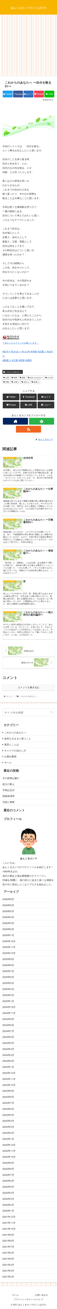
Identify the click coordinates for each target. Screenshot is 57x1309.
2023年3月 (8, 1126)
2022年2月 (8, 1204)
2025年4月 (8, 989)
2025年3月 (8, 995)
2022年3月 (8, 1198)
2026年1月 (8, 935)
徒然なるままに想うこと (17, 738)
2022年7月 (8, 1175)
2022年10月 (9, 1156)
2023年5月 (8, 1115)
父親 (7, 377)
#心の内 (25, 351)
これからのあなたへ (13, 372)
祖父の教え (8, 784)
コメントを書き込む (29, 687)
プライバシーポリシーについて (28, 1299)
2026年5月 (8, 911)
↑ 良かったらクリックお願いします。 (20, 342)
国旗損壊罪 (8, 796)
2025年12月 (9, 941)
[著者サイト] (15, 421)
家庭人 (36, 381)
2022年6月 (8, 1180)
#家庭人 (6, 360)
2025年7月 (8, 971)
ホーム (8, 762)
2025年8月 (8, 965)
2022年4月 (8, 1192)
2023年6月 (8, 1109)
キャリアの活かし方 (15, 750)
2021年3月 (8, 1270)
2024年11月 (9, 1013)
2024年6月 (8, 1037)
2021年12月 (9, 1216)
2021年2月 (8, 1276)
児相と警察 (8, 802)
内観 (7, 381)
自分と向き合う (36, 377)
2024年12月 (9, 1007)
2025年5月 (8, 983)
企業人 (16, 381)
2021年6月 (8, 1252)
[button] (51, 712)
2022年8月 (8, 1168)
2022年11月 (9, 1150)
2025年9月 (8, 959)
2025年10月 (9, 953)
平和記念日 (8, 790)
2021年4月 (8, 1264)
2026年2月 (8, 929)
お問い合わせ (41, 1294)
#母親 (22, 360)
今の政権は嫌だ (10, 778)
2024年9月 (8, 1019)
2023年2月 (8, 1132)
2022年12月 (9, 1145)
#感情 (28, 360)
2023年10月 (9, 1085)
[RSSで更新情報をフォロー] (28, 429)
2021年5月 (8, 1258)
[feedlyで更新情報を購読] (41, 421)
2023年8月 (8, 1097)
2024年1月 (8, 1067)
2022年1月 (8, 1210)
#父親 (15, 360)
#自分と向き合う (11, 351)
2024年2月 (8, 1061)
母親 (15, 377)
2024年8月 (8, 1025)
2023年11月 (9, 1079)
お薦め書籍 (10, 756)
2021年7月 (8, 1246)
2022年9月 (8, 1162)
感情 (23, 377)
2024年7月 (8, 1031)
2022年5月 (8, 1186)
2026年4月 (8, 917)
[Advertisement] (28, 46)
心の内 (50, 377)
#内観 (34, 351)
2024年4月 (8, 1049)
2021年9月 (8, 1234)
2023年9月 (8, 1090)
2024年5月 (8, 1043)
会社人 (26, 381)
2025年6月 (8, 977)
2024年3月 (8, 1055)
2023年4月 (8, 1120)
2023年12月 (9, 1073)
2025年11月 (9, 947)
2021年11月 (9, 1222)
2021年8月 (8, 1240)
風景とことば (11, 744)
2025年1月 (8, 1001)
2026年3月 (8, 923)
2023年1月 (8, 1139)
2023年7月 (8, 1103)
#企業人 (42, 351)
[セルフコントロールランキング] (10, 338)
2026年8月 (8, 899)
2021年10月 (9, 1228)
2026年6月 (8, 905)
